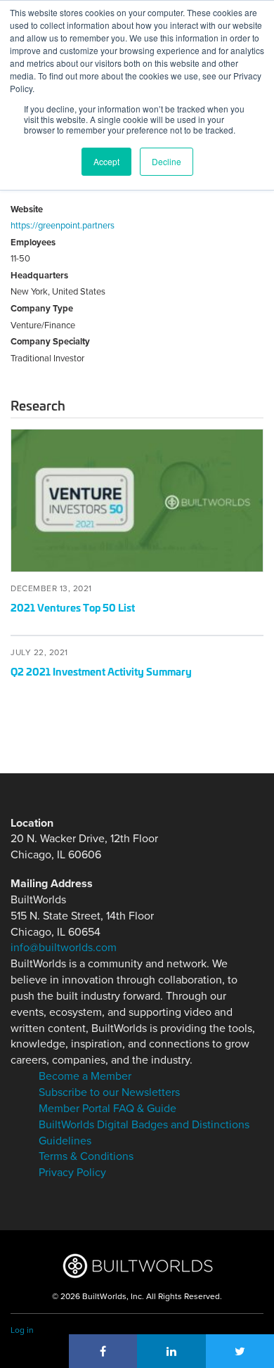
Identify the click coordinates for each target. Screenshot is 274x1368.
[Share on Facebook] (103, 1351)
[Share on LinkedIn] (171, 1351)
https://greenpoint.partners (63, 225)
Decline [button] (166, 161)
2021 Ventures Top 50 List (73, 607)
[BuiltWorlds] (137, 1265)
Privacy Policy (72, 1173)
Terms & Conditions (86, 1156)
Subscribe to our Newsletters (109, 1092)
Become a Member (85, 1076)
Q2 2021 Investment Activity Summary (101, 671)
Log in (22, 1330)
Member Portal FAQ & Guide (107, 1109)
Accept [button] (106, 161)
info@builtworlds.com (64, 948)
